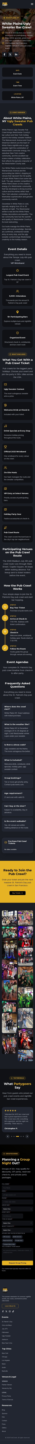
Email (4, 1191)
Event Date (6, 1212)
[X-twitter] (10, 54)
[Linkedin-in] (16, 54)
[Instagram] (10, 1311)
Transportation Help (9, 1244)
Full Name (6, 1184)
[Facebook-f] (4, 54)
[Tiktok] (13, 1311)
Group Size (6, 1205)
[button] (18, 893)
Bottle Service (17, 1236)
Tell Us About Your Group (11, 1246)
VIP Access (6, 1236)
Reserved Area (7, 1240)
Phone (4, 1198)
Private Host (18, 1240)
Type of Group (7, 1219)
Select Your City (8, 1226)
